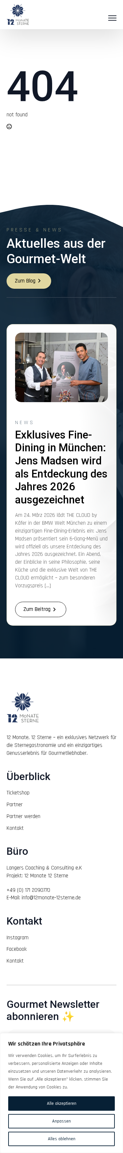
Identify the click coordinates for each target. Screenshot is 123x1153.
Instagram (18, 937)
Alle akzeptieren (61, 1103)
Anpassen (61, 1121)
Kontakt (15, 828)
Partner (15, 804)
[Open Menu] (112, 18)
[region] (61, 1093)
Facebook (17, 949)
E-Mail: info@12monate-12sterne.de (44, 897)
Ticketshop (18, 792)
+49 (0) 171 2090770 (28, 890)
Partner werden (23, 816)
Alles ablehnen (61, 1139)
